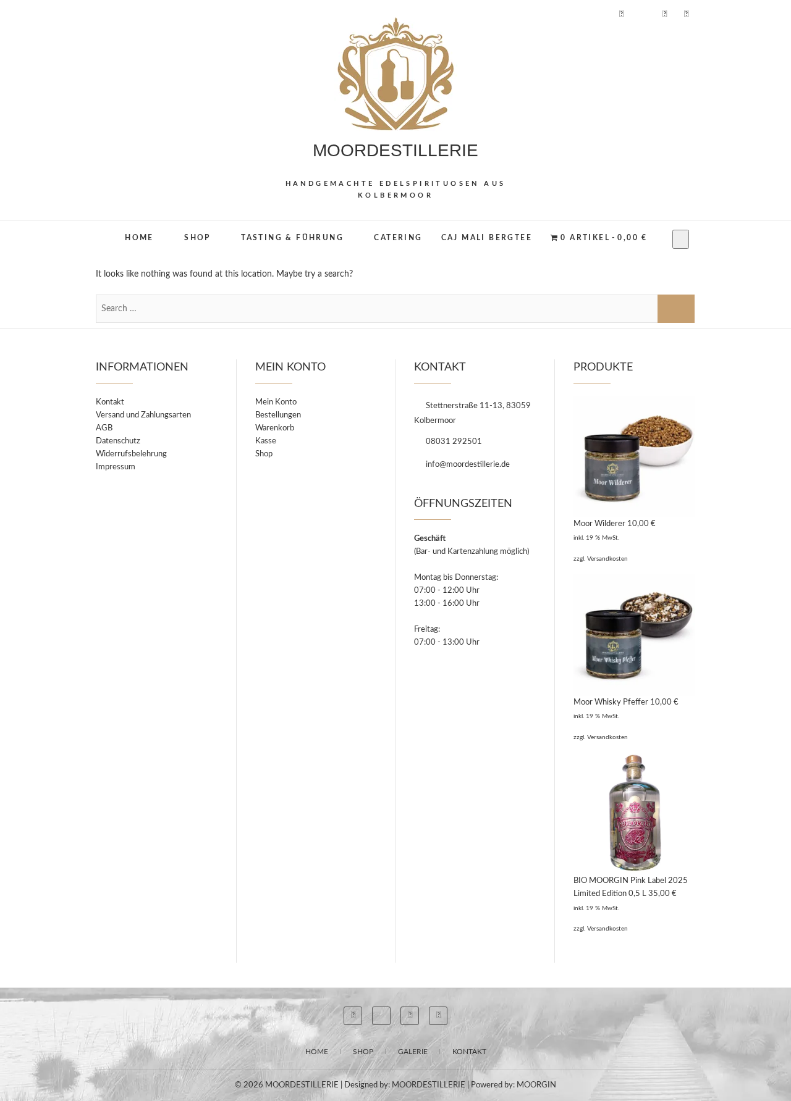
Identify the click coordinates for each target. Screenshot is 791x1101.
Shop (197, 237)
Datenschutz (118, 441)
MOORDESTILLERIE (395, 150)
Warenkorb (274, 428)
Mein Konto (276, 402)
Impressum (115, 467)
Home (139, 237)
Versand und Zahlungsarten (143, 415)
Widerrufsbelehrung (131, 454)
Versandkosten (607, 559)
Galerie (413, 1051)
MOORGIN (536, 1085)
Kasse (265, 441)
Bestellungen (278, 415)
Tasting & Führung (292, 237)
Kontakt (110, 402)
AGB (104, 428)
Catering (398, 237)
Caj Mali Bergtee (486, 237)
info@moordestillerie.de (467, 465)
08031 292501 (453, 442)
